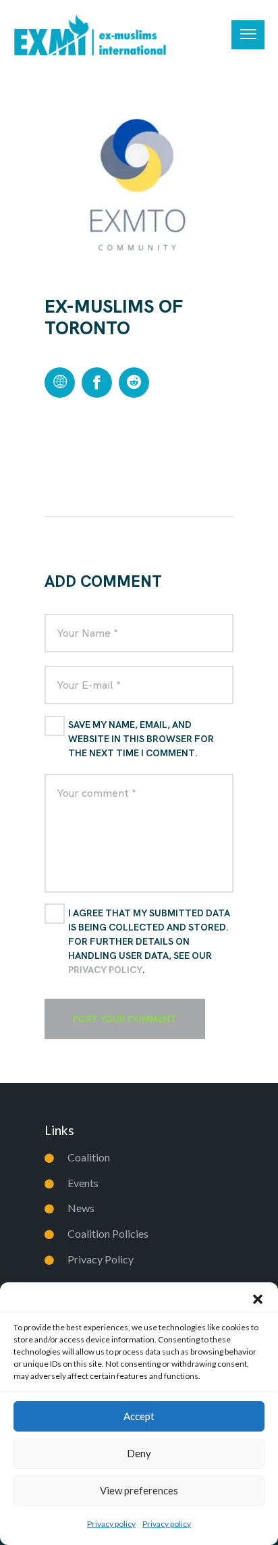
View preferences (139, 1490)
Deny (139, 1453)
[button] (258, 1299)
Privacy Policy (105, 970)
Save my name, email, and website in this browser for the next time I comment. (141, 738)
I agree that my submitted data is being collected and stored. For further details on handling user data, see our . (149, 941)
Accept (139, 1416)
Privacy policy (111, 1524)
